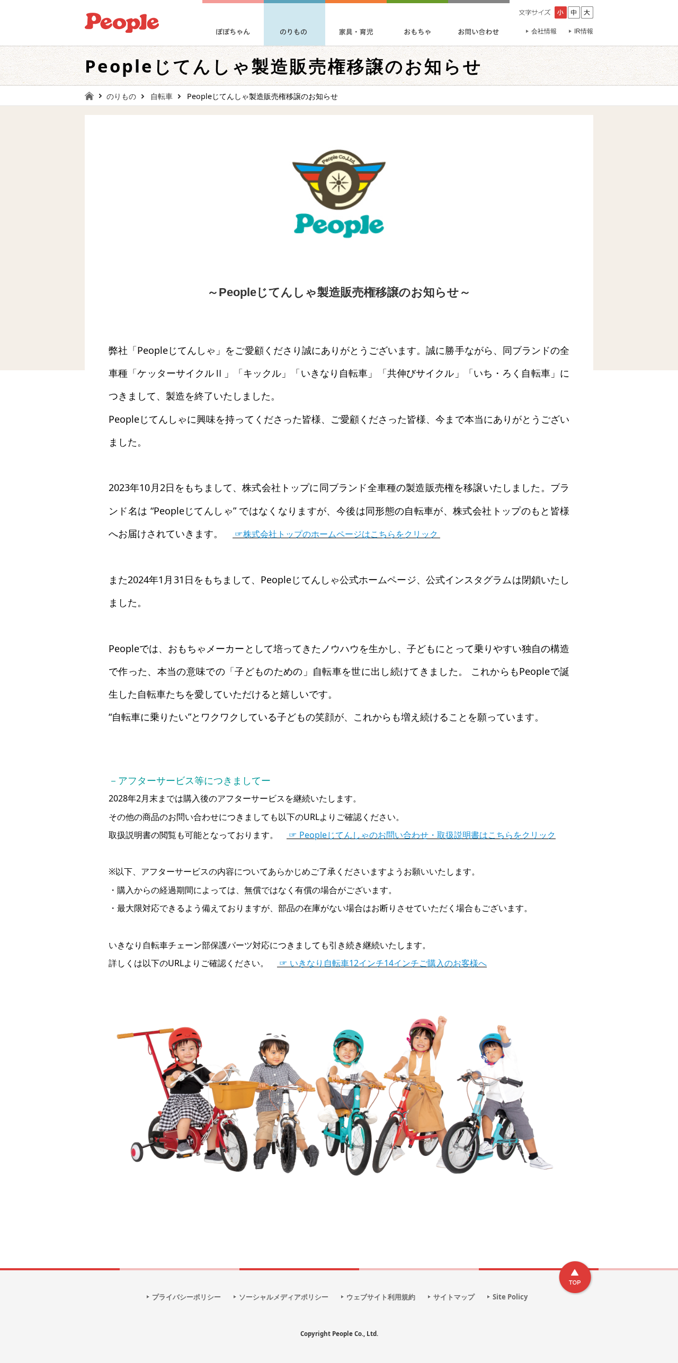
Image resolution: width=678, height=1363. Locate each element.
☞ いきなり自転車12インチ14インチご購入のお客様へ (383, 963)
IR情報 (583, 31)
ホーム (93, 96)
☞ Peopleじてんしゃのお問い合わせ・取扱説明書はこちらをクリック (422, 835)
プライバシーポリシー (186, 1297)
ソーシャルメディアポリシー (283, 1297)
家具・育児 (356, 23)
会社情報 (544, 31)
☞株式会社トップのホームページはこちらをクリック (336, 534)
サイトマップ (454, 1297)
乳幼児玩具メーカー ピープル (122, 23)
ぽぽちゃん (233, 23)
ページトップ (575, 1277)
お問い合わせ (479, 23)
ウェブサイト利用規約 (380, 1297)
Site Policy (510, 1297)
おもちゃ (417, 23)
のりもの (294, 23)
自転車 (161, 96)
